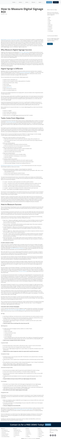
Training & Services (16, 432)
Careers (27, 435)
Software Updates (41, 432)
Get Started (50, 43)
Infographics (50, 26)
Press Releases (28, 432)
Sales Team (40, 430)
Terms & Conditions (41, 435)
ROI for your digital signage (24, 52)
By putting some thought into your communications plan (11, 165)
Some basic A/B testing (23, 271)
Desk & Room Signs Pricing (18, 431)
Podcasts (49, 20)
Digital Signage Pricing (17, 430)
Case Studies (50, 27)
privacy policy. (38, 438)
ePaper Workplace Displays (6, 431)
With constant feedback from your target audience (23, 409)
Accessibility (28, 436)
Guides (49, 23)
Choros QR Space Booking (5, 436)
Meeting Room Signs (5, 435)
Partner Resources (16, 435)
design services (9, 87)
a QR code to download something (17, 248)
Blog (49, 18)
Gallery (49, 17)
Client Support (41, 431)
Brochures (50, 29)
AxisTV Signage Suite (5, 430)
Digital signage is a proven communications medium (10, 39)
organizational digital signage (25, 72)
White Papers (50, 24)
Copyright (22, 438)
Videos (49, 21)
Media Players (4, 432)
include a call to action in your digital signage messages (15, 309)
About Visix (27, 430)
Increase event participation (11, 121)
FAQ (14, 436)
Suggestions (40, 436)
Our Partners (28, 431)
